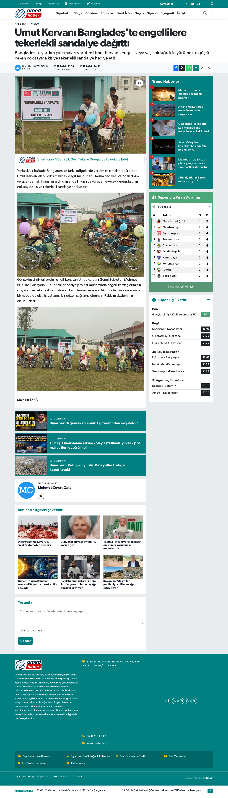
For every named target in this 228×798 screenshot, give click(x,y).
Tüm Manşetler (177, 756)
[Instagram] (181, 701)
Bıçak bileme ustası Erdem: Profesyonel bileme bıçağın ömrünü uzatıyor (79, 584)
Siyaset (152, 13)
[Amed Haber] (28, 13)
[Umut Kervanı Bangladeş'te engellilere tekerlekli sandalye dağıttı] (80, 114)
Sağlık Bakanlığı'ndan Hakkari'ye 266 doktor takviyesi (165, 790)
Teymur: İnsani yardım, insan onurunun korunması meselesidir (122, 545)
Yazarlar (95, 3)
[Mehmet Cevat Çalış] (26, 490)
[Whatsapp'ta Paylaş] (189, 68)
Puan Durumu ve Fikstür (133, 756)
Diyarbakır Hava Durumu (36, 756)
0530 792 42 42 (96, 736)
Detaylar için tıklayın (181, 286)
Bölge (38, 3)
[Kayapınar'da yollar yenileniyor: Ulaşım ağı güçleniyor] (123, 566)
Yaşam (34, 24)
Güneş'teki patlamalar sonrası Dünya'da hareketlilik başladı (37, 584)
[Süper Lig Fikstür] (208, 300)
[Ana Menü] (211, 13)
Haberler (20, 24)
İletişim (182, 13)
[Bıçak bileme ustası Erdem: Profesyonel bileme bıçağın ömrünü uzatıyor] (80, 566)
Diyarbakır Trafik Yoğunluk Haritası (90, 756)
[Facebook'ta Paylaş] (175, 68)
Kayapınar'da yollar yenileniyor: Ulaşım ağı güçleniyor (118, 584)
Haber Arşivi (78, 763)
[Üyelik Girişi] (210, 4)
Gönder (25, 640)
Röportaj (53, 3)
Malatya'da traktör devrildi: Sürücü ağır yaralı (75, 790)
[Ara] (205, 13)
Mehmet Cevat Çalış (54, 487)
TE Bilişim (208, 778)
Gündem (91, 13)
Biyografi (167, 13)
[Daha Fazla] (196, 68)
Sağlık (139, 13)
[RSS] (194, 701)
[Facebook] (168, 701)
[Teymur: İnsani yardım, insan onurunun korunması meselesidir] (123, 527)
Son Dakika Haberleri (34, 763)
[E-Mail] (41, 496)
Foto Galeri (74, 3)
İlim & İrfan (124, 13)
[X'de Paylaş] (182, 68)
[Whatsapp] (188, 701)
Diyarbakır (23, 3)
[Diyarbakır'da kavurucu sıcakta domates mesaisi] (38, 527)
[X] (175, 701)
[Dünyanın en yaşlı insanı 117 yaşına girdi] (80, 527)
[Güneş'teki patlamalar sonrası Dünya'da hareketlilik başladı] (38, 566)
